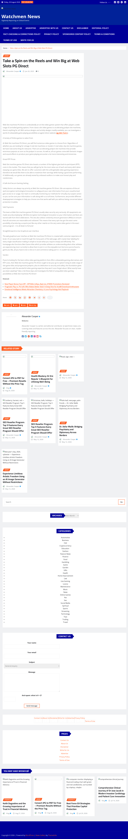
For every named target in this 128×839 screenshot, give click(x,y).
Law (65, 578)
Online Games (65, 595)
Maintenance (65, 587)
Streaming (65, 611)
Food (65, 559)
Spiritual (65, 606)
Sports (65, 608)
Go (121, 502)
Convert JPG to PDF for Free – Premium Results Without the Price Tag (14, 381)
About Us (17, 28)
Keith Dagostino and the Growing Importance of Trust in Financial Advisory (15, 806)
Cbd (65, 543)
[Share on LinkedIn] (20, 297)
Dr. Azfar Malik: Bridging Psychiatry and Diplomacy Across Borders (70, 430)
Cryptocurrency (65, 546)
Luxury (65, 584)
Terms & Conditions (104, 34)
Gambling (65, 562)
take (24, 305)
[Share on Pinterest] (30, 297)
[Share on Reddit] (34, 297)
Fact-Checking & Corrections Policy (21, 34)
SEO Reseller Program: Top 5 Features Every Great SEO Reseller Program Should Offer (14, 426)
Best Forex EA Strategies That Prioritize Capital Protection (78, 806)
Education (65, 548)
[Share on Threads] (44, 297)
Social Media (65, 603)
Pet (65, 597)
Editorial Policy (100, 28)
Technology (65, 614)
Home (6, 28)
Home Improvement (65, 576)
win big (33, 305)
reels (7, 305)
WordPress (30, 835)
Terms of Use (10, 40)
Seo (65, 600)
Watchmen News (21, 16)
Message (31, 672)
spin (16, 305)
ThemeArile (52, 835)
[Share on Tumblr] (39, 297)
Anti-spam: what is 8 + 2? (32, 695)
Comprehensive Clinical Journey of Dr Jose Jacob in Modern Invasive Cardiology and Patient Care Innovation (111, 792)
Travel (65, 622)
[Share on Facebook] (10, 297)
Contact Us (67, 28)
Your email (32, 652)
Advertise (31, 28)
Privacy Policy (51, 34)
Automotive (65, 537)
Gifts (65, 570)
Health (65, 573)
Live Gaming (65, 581)
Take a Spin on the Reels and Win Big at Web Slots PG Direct (31, 48)
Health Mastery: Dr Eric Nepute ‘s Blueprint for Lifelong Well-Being (42, 379)
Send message (31, 706)
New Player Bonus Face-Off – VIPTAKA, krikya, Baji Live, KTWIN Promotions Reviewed (37, 284)
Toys (65, 617)
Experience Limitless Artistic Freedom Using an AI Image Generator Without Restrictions (13, 477)
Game (65, 565)
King (7, 388)
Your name (31, 643)
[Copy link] (50, 297)
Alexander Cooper (12, 71)
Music (65, 589)
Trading (65, 619)
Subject (32, 662)
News (65, 592)
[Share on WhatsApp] (25, 297)
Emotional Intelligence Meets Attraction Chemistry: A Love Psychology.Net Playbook (37, 289)
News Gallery (41, 835)
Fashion (65, 551)
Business (65, 540)
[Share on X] (15, 297)
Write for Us (27, 40)
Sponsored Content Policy (77, 34)
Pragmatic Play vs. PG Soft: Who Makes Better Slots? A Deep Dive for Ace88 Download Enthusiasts (42, 287)
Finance (65, 557)
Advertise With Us (49, 28)
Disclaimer (82, 28)
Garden (65, 567)
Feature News (65, 554)
